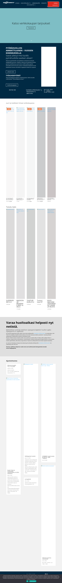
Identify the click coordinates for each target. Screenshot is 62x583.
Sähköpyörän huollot (30, 456)
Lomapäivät (28, 479)
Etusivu (17, 3)
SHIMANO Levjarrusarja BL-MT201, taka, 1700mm (48, 457)
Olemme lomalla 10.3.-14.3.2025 (11, 366)
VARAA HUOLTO (55, 4)
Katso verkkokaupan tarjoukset (31, 23)
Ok (27, 581)
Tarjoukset (31, 28)
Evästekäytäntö (33, 581)
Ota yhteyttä (30, 5)
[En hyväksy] (60, 578)
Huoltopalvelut (25, 3)
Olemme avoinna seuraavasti (46, 558)
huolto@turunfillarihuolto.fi (39, 333)
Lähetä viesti (10, 72)
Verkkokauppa (36, 3)
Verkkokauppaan (12, 85)
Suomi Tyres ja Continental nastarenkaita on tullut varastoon (13, 471)
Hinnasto (43, 3)
